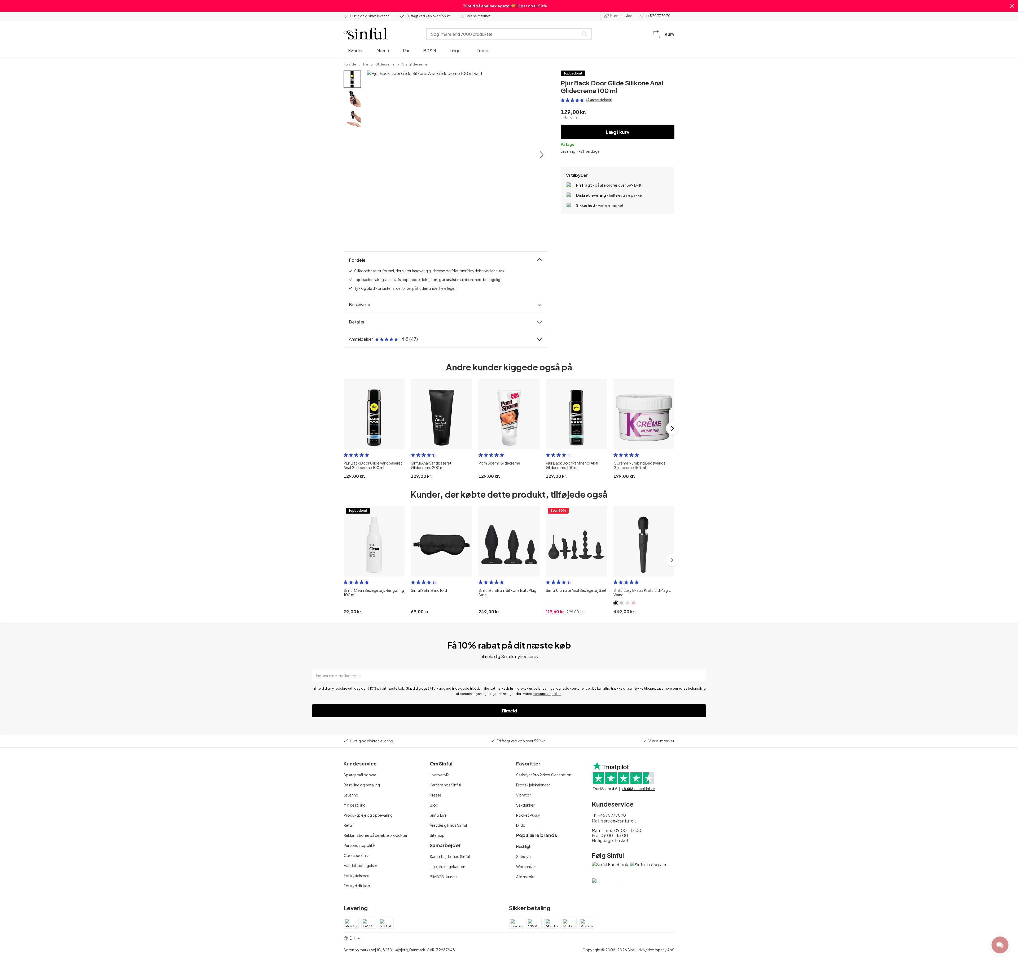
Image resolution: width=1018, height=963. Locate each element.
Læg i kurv (617, 132)
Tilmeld (509, 711)
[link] (350, 64)
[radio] (563, 100)
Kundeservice (621, 16)
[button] (1012, 6)
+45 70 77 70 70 (658, 16)
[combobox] (503, 34)
